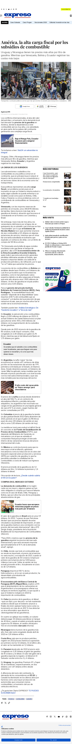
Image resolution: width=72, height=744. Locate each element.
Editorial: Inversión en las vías (59, 22)
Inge (44, 206)
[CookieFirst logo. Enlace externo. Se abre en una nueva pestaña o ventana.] (2, 727)
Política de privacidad (65, 725)
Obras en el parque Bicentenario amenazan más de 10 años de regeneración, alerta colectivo (55, 252)
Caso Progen (27, 22)
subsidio (29, 699)
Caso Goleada (15, 22)
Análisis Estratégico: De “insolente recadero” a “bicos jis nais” (19, 309)
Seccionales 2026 (40, 22)
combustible (20, 699)
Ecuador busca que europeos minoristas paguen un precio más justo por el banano (27, 506)
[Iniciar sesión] (71, 15)
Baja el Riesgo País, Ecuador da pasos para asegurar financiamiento (26, 141)
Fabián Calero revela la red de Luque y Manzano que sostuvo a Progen (57, 223)
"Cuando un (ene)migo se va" (50, 199)
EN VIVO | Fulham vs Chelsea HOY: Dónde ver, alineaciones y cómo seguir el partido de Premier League (57, 245)
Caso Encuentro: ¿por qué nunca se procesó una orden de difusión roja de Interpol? (50, 175)
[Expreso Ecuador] (15, 719)
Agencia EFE (5, 112)
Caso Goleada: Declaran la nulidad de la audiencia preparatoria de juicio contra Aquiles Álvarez (57, 229)
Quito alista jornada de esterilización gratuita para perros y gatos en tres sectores (56, 237)
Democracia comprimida (51, 182)
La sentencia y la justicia (51, 190)
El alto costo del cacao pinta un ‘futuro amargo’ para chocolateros (26, 387)
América (11, 699)
